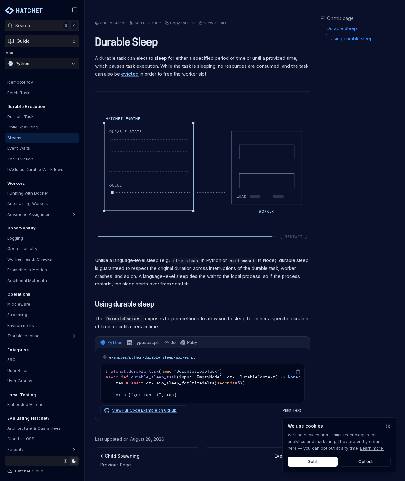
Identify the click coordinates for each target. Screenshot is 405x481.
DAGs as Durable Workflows (35, 169)
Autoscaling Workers (27, 203)
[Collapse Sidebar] (74, 10)
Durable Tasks (21, 116)
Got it (313, 461)
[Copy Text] (298, 372)
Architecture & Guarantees (34, 428)
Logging (15, 237)
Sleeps (14, 137)
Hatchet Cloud (29, 470)
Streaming (17, 314)
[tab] (111, 342)
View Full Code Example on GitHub (144, 410)
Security (15, 449)
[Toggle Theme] (69, 461)
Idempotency (20, 82)
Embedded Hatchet (26, 404)
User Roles (17, 370)
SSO (11, 359)
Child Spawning (22, 126)
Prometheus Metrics (27, 269)
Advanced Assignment (29, 214)
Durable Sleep (126, 42)
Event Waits (18, 148)
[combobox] (42, 64)
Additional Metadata (27, 280)
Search (45, 25)
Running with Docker (27, 193)
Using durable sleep (124, 304)
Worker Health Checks (29, 259)
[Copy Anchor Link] (163, 42)
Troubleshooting (23, 336)
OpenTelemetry (22, 248)
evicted (130, 74)
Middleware (18, 304)
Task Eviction (20, 158)
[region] (202, 383)
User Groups (19, 380)
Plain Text (292, 410)
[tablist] (202, 342)
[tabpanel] (202, 384)
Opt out (365, 461)
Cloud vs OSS (20, 438)
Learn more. (372, 448)
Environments (20, 325)
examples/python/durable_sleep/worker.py (152, 357)
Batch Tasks (19, 92)
